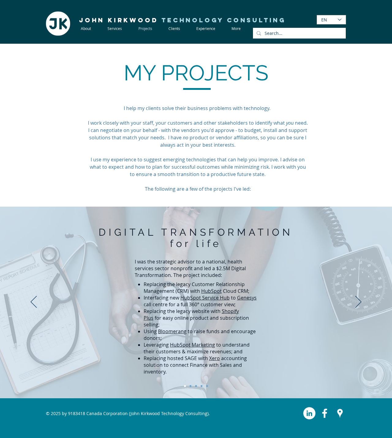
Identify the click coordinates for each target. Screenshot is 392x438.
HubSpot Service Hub (205, 297)
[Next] (358, 302)
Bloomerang (172, 331)
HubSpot (211, 291)
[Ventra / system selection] (201, 386)
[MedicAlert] (185, 386)
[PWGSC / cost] (190, 386)
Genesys (247, 297)
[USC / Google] (196, 386)
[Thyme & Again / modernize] (207, 386)
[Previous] (34, 302)
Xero (214, 358)
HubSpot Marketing (192, 344)
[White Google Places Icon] (340, 413)
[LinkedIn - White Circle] (309, 413)
